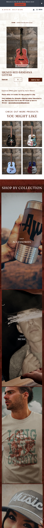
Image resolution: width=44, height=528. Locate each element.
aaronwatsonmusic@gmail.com (18, 103)
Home (13, 22)
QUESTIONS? (20, 4)
